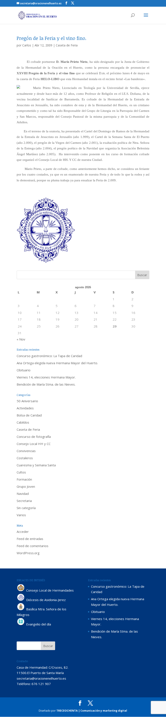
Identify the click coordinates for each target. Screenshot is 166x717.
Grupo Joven (26, 486)
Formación (24, 479)
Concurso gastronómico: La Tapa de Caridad (49, 356)
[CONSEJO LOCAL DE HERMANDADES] (21, 590)
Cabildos (23, 422)
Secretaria (24, 501)
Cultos (21, 472)
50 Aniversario (27, 401)
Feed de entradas (30, 539)
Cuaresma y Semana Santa (36, 465)
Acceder (23, 531)
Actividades (25, 408)
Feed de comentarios (32, 546)
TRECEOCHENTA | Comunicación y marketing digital (91, 710)
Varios (21, 515)
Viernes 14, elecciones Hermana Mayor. (46, 377)
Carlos (26, 45)
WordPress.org (28, 553)
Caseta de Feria (67, 45)
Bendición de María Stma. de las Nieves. (46, 384)
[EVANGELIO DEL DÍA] (21, 624)
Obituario (23, 370)
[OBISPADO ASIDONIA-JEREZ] (21, 600)
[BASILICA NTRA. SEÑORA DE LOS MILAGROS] (21, 609)
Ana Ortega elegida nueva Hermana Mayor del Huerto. (57, 363)
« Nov (21, 339)
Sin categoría (26, 508)
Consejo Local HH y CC (34, 444)
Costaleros (25, 458)
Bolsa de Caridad (29, 415)
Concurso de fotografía (34, 436)
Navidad (23, 493)
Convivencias (26, 451)
